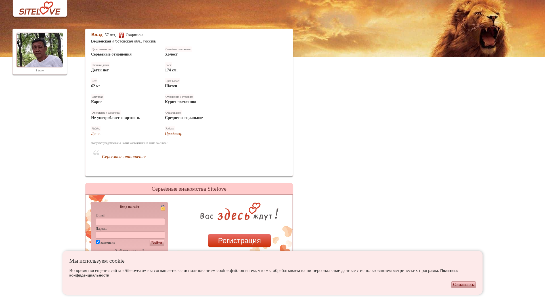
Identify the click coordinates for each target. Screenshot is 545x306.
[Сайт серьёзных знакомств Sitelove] (35, 6)
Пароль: (101, 229)
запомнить (107, 243)
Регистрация (239, 240)
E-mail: (100, 215)
